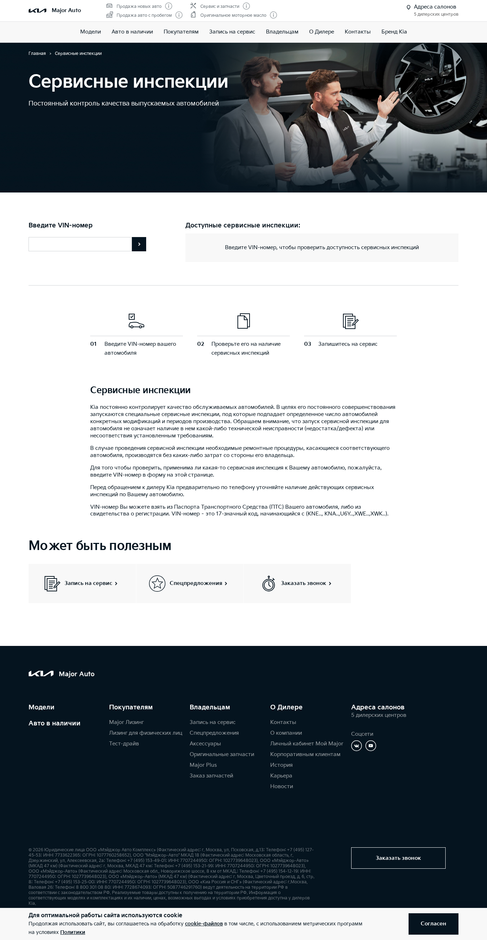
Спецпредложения (214, 733)
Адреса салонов (378, 707)
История (281, 765)
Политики (72, 932)
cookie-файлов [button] (204, 924)
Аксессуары (205, 743)
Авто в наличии (132, 32)
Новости (281, 786)
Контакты (358, 32)
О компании (286, 733)
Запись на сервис (232, 32)
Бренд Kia (394, 32)
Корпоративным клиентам (305, 754)
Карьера (281, 775)
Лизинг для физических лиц (145, 733)
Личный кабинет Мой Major (306, 743)
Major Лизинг (126, 722)
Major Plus (203, 765)
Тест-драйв (124, 743)
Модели (90, 32)
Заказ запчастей (211, 775)
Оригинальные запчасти (222, 754)
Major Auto (66, 10)
